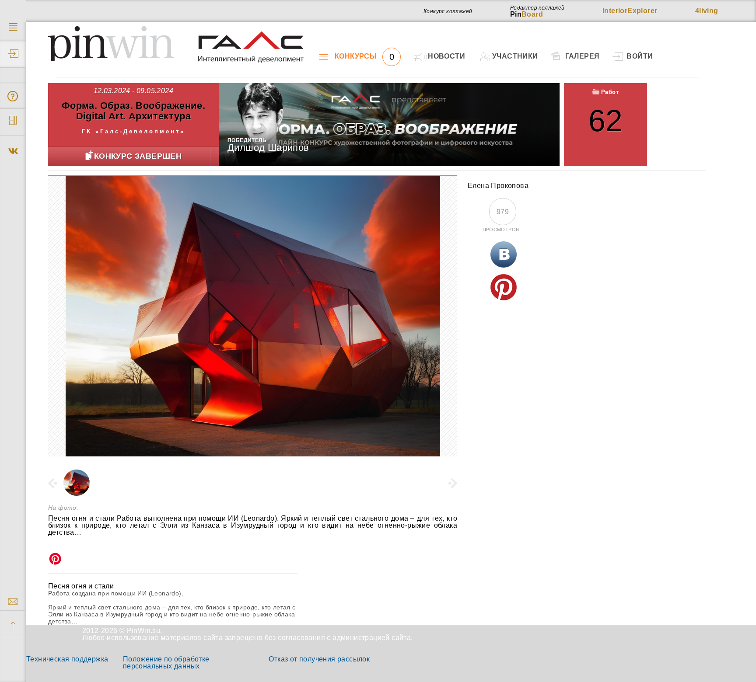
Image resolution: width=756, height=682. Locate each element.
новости (446, 56)
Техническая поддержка (67, 659)
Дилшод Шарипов (268, 147)
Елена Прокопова (498, 185)
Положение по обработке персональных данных (166, 662)
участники (515, 56)
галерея (582, 56)
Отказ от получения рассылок (319, 659)
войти (639, 56)
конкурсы (364, 56)
